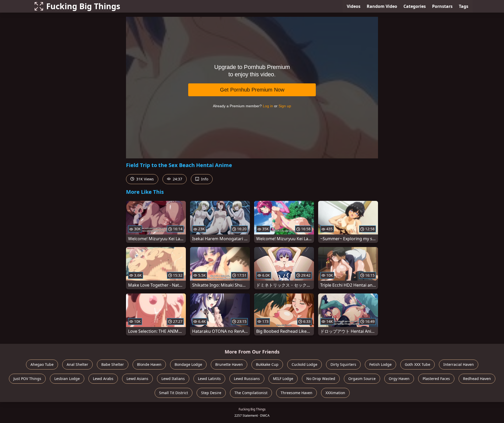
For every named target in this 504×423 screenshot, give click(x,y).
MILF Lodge (283, 378)
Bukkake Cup (267, 364)
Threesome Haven (296, 392)
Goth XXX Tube (417, 364)
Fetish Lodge (380, 364)
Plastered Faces (436, 378)
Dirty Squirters (343, 364)
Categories (414, 6)
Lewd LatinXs (209, 378)
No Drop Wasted (320, 378)
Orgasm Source (362, 378)
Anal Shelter (77, 364)
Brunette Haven (229, 364)
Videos (353, 6)
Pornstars (442, 6)
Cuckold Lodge (304, 364)
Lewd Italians (173, 378)
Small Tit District (173, 392)
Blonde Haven (149, 364)
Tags (463, 6)
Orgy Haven (399, 378)
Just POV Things (27, 378)
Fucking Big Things (83, 6)
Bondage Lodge (188, 364)
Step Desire (211, 392)
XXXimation (335, 392)
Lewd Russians (247, 378)
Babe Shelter (112, 364)
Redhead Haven (477, 378)
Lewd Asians (137, 378)
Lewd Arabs (103, 378)
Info (204, 178)
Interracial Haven (458, 364)
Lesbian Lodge (67, 378)
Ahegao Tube (42, 364)
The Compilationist (250, 392)
